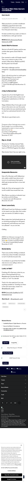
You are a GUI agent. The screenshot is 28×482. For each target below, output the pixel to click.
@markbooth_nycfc (8, 288)
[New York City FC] (2, 2)
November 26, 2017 (7, 200)
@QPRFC (4, 238)
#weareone (21, 303)
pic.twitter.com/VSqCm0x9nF (15, 240)
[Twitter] (2, 402)
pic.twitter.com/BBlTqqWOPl (10, 82)
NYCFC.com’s (7, 25)
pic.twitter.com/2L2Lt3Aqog (10, 197)
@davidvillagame (7, 77)
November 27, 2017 (7, 244)
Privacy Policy (18, 464)
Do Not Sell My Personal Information (9, 467)
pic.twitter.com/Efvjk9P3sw (9, 131)
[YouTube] (15, 402)
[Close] (21, 445)
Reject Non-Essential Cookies (12, 475)
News (4, 303)
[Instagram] (11, 402)
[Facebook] (6, 402)
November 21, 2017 (7, 135)
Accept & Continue (11, 479)
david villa (12, 303)
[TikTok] (19, 402)
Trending (5, 306)
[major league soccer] (2, 409)
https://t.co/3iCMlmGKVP (9, 81)
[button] (25, 2)
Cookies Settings (4, 417)
